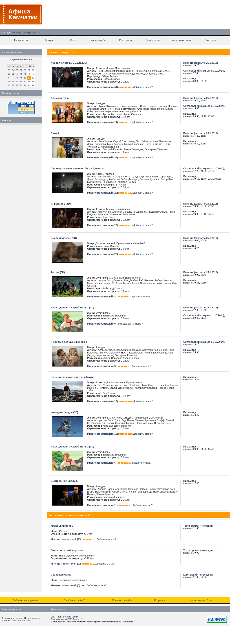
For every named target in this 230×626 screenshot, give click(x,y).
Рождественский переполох (68, 550)
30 (9, 74)
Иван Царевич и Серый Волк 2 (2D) (72, 307)
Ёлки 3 (55, 133)
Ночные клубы (97, 40)
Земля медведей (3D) (64, 238)
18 (29, 81)
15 (17, 81)
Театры (49, 40)
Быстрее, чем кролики (64, 481)
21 (13, 85)
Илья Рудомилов (32, 618)
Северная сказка (61, 574)
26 (21, 70)
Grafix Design (71, 616)
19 (33, 81)
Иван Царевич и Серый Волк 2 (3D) (72, 446)
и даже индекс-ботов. (202, 600)
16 (21, 81)
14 (13, 81)
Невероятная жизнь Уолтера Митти (72, 377)
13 (9, 81)
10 (25, 77)
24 (13, 70)
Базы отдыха (153, 40)
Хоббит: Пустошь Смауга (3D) (69, 62)
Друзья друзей (60, 98)
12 (33, 77)
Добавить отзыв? (143, 87)
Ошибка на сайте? (74, 600)
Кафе (73, 40)
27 (25, 70)
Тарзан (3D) (58, 272)
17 (25, 81)
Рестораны (125, 40)
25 (17, 70)
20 (9, 85)
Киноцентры (21, 40)
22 (17, 85)
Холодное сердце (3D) (64, 412)
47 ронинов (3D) (61, 203)
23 (9, 70)
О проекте (160, 600)
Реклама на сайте (122, 600)
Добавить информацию (26, 600)
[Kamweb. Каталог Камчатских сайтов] (217, 621)
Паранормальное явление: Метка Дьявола (77, 168)
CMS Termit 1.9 (74, 619)
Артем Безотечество (20, 620)
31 (13, 74)
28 (29, 70)
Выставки (210, 40)
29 (33, 70)
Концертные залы (181, 40)
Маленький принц (62, 525)
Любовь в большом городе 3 (69, 341)
